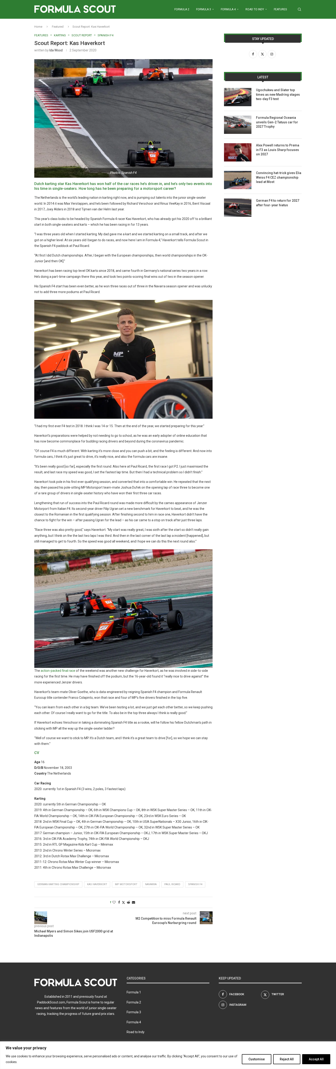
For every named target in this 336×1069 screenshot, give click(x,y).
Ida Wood (56, 50)
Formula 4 (228, 9)
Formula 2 (181, 9)
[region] (168, 1055)
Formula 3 (203, 9)
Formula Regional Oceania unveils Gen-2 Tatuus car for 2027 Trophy (277, 122)
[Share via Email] (133, 902)
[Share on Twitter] (123, 902)
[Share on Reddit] (128, 902)
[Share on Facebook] (119, 902)
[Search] (299, 9)
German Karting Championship (58, 884)
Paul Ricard (172, 884)
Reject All (287, 1059)
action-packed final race (57, 670)
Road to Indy (254, 9)
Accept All (316, 1059)
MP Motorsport (126, 884)
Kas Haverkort (97, 884)
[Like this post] (114, 902)
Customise (256, 1059)
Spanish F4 (195, 884)
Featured (58, 26)
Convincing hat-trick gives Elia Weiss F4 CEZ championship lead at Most (278, 177)
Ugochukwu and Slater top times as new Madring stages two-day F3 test (278, 94)
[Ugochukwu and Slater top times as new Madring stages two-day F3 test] (237, 97)
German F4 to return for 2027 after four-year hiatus (277, 203)
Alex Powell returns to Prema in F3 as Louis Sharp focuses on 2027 (277, 149)
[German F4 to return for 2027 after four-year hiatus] (237, 207)
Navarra (151, 884)
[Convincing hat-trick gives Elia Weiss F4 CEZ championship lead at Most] (237, 180)
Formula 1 (134, 992)
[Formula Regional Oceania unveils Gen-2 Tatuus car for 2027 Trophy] (237, 125)
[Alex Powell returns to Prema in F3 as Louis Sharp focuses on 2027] (237, 152)
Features (280, 9)
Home (38, 26)
